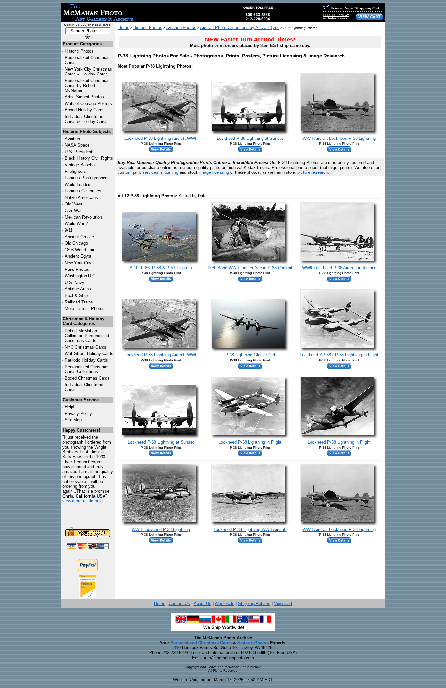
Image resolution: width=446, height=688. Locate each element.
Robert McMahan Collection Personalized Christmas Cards (87, 335)
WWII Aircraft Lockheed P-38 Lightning (339, 138)
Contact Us (179, 603)
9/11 (68, 230)
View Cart (283, 603)
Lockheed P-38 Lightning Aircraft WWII (161, 138)
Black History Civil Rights (89, 158)
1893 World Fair (79, 249)
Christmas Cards (85, 347)
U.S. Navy (74, 282)
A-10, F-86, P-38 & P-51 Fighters (161, 267)
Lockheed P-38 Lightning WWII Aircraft (250, 529)
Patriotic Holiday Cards (86, 360)
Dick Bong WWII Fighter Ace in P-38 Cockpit (250, 267)
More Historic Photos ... (87, 308)
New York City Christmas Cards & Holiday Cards (88, 71)
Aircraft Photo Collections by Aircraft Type (239, 27)
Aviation (72, 138)
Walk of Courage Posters (88, 103)
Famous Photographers (87, 177)
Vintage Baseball (81, 164)
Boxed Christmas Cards (87, 378)
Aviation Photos (181, 27)
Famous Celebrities (83, 190)
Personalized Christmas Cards (201, 642)
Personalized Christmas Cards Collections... (87, 369)
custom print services (138, 172)
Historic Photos (79, 51)
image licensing (214, 172)
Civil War (73, 210)
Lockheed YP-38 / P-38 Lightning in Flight (339, 354)
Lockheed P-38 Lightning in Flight (249, 442)
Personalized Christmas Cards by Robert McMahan (87, 85)
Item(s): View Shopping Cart (355, 8)
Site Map (73, 420)
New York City (78, 262)
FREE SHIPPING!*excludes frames (336, 16)
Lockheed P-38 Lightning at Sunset (250, 138)
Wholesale (224, 603)
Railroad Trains (79, 302)
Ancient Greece (79, 236)
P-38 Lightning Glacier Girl (250, 354)
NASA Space (77, 145)
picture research (312, 172)
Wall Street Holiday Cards (89, 353)
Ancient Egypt (78, 256)
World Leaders (78, 184)
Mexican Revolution (83, 217)
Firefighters (75, 171)
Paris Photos (77, 269)
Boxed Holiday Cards (84, 109)
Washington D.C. (81, 275)
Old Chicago (76, 243)
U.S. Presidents (80, 151)
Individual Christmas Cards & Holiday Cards (86, 119)
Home (123, 27)
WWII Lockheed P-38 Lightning (161, 529)
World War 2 (76, 223)
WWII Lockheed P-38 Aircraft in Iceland (339, 267)
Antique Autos (78, 289)
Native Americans (81, 197)
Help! (69, 406)
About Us (202, 603)
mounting (169, 172)
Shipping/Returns (254, 603)
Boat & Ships (77, 295)
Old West (73, 204)
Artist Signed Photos (84, 96)
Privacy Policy (78, 413)
